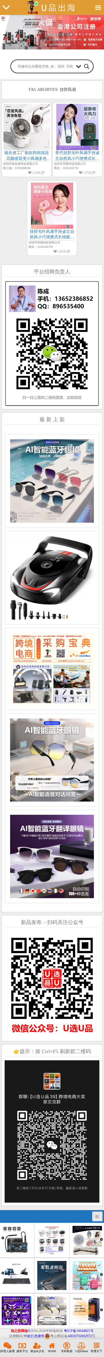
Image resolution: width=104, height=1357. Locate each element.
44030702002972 (80, 1336)
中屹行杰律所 (34, 1336)
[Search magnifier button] (87, 66)
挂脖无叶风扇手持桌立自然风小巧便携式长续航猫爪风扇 (52, 234)
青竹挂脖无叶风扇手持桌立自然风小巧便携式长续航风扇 (77, 156)
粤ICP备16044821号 (79, 1331)
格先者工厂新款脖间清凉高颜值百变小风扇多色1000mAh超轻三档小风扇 (26, 156)
